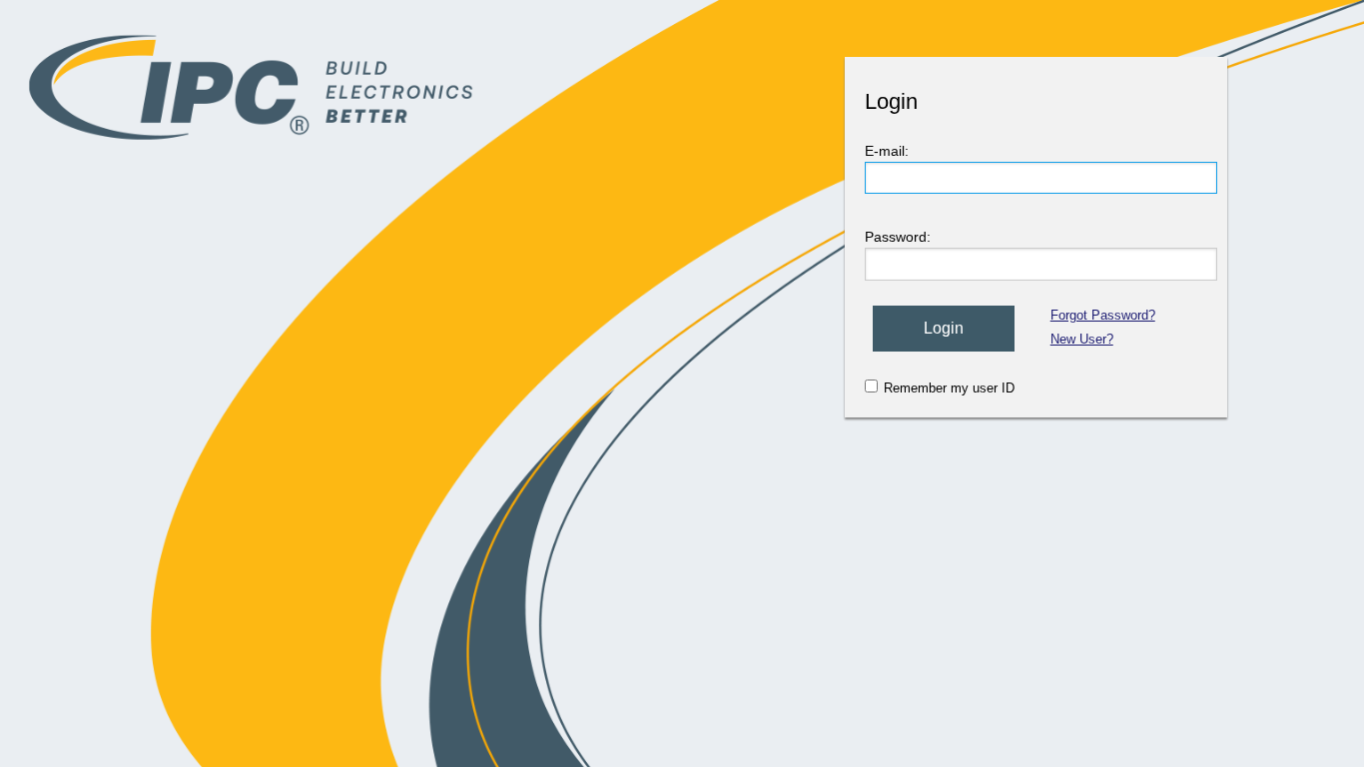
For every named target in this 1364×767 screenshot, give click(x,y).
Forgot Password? (1102, 315)
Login (944, 328)
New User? (1081, 339)
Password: (898, 237)
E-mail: (887, 151)
